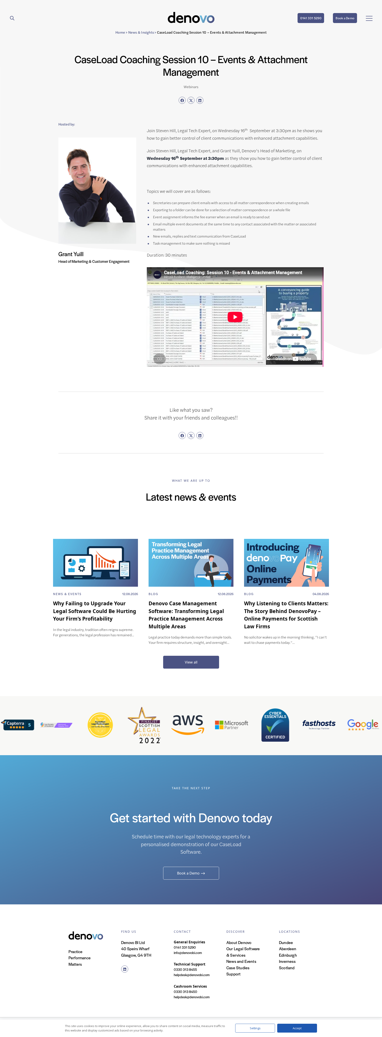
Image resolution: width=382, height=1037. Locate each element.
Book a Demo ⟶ (191, 873)
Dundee (286, 942)
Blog (153, 594)
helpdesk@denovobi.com (192, 974)
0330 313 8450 (185, 991)
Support (233, 974)
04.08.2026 (321, 594)
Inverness (287, 961)
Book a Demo (345, 18)
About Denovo (238, 942)
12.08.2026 (130, 594)
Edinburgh (288, 955)
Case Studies (237, 967)
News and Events (241, 961)
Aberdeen (287, 948)
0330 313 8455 (185, 969)
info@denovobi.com (188, 952)
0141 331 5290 (310, 18)
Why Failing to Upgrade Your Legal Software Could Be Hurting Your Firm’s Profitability (94, 611)
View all (191, 662)
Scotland (287, 967)
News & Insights (141, 32)
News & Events (67, 594)
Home (120, 32)
